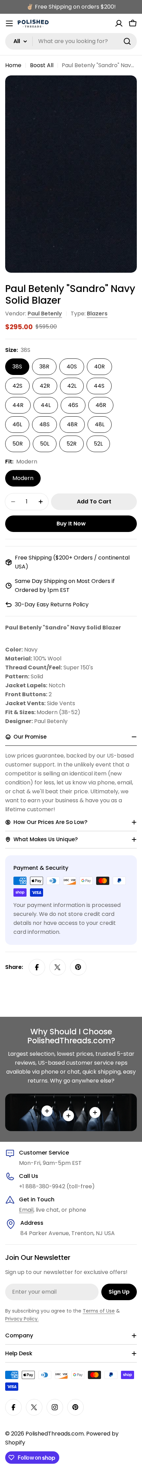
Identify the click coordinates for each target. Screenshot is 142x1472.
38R (44, 366)
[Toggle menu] (9, 23)
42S (17, 386)
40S (72, 366)
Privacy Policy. (22, 1318)
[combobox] (71, 41)
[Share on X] (57, 967)
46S (73, 405)
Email (26, 1210)
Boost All (41, 65)
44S (99, 386)
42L (72, 386)
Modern (22, 478)
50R (17, 444)
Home (13, 65)
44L (46, 405)
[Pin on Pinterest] (78, 967)
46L (17, 424)
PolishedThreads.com (55, 1434)
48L (99, 424)
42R (45, 386)
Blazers (97, 313)
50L (44, 444)
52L (98, 444)
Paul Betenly (45, 313)
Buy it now (71, 524)
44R (17, 405)
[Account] (119, 23)
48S (44, 424)
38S (17, 366)
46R (100, 405)
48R (72, 424)
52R (72, 444)
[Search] (127, 41)
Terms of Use (99, 1310)
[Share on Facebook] (37, 967)
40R (99, 366)
